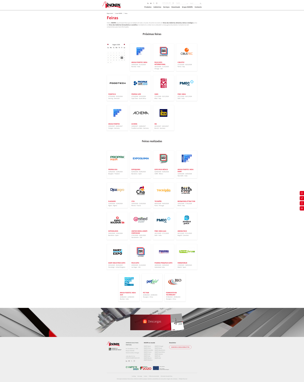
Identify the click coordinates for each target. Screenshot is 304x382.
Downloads (175, 7)
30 (108, 62)
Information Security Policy (166, 376)
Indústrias (157, 7)
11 (113, 55)
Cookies (145, 376)
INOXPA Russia (158, 348)
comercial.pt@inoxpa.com (133, 358)
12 (116, 55)
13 (119, 55)
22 (124, 57)
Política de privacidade (154, 376)
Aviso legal (139, 376)
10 (110, 55)
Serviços (166, 7)
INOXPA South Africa (160, 352)
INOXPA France (147, 352)
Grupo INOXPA (187, 7)
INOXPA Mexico (148, 358)
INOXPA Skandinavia (160, 350)
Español (178, 3)
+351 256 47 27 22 (130, 356)
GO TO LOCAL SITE (166, 3)
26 (116, 60)
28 (121, 60)
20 (119, 57)
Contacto (198, 7)
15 (124, 55)
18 (113, 57)
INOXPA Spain (147, 346)
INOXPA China (147, 348)
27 (119, 60)
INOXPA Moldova (148, 360)
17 (110, 57)
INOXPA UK (157, 356)
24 (110, 60)
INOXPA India (147, 354)
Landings (134, 376)
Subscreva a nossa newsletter (180, 347)
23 (108, 60)
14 (121, 55)
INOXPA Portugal (159, 346)
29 (124, 60)
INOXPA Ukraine (159, 354)
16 (108, 57)
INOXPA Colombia (148, 350)
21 (121, 57)
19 (116, 57)
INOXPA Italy (147, 356)
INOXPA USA (158, 358)
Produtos (147, 7)
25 (113, 60)
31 (110, 62)
